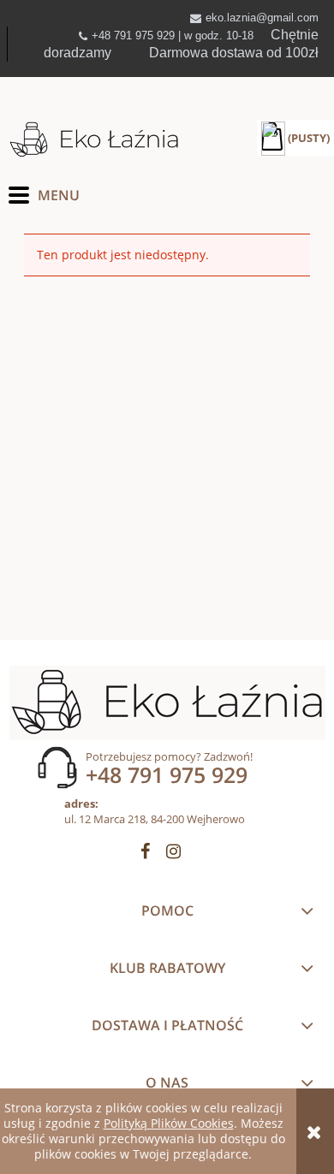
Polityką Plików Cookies (169, 1123)
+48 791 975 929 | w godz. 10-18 (172, 35)
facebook (145, 854)
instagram (173, 854)
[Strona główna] (94, 140)
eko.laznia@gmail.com (262, 17)
